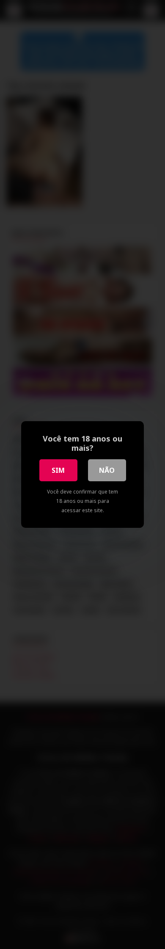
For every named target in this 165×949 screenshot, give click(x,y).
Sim (58, 470)
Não (107, 470)
